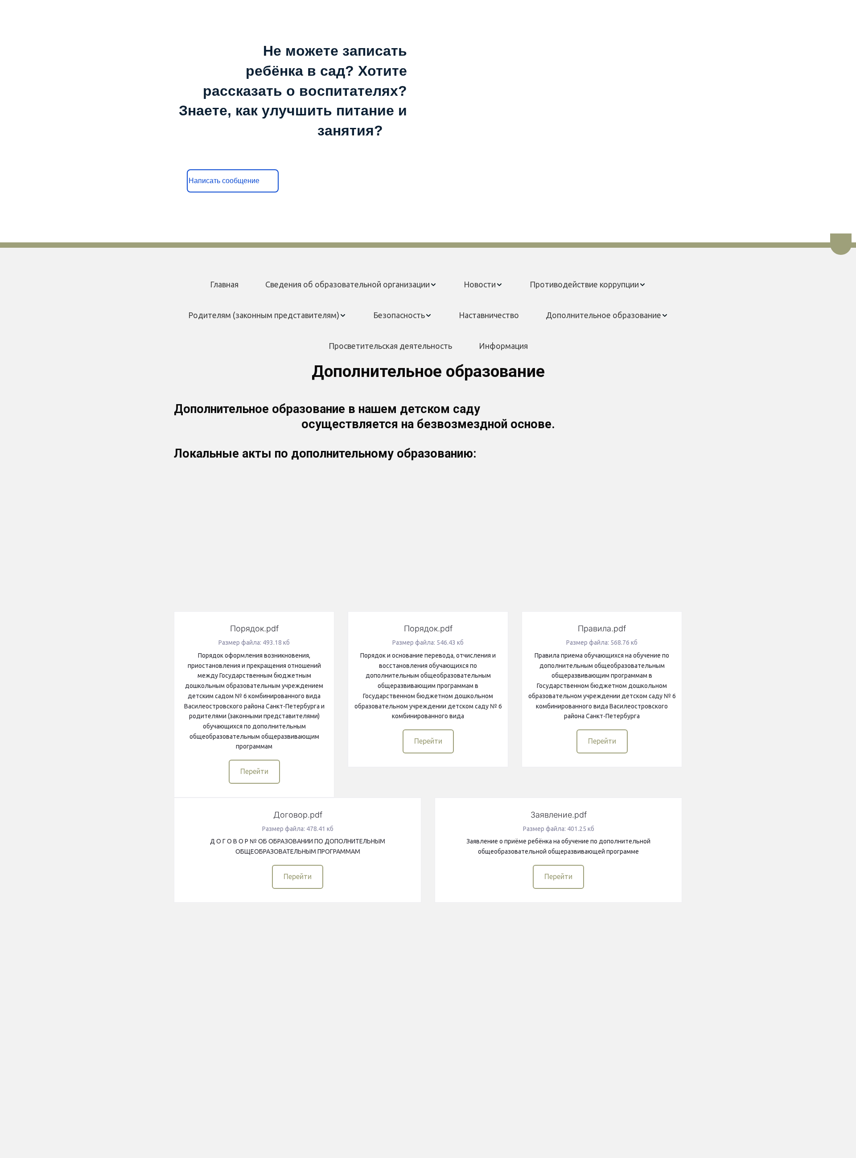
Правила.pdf (602, 628)
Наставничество (489, 315)
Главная (224, 284)
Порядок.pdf (254, 628)
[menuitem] (224, 284)
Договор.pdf (297, 814)
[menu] (428, 315)
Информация (503, 345)
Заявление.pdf (559, 814)
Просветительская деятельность (390, 345)
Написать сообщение (233, 180)
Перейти (298, 585)
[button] (351, 284)
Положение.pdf (298, 493)
